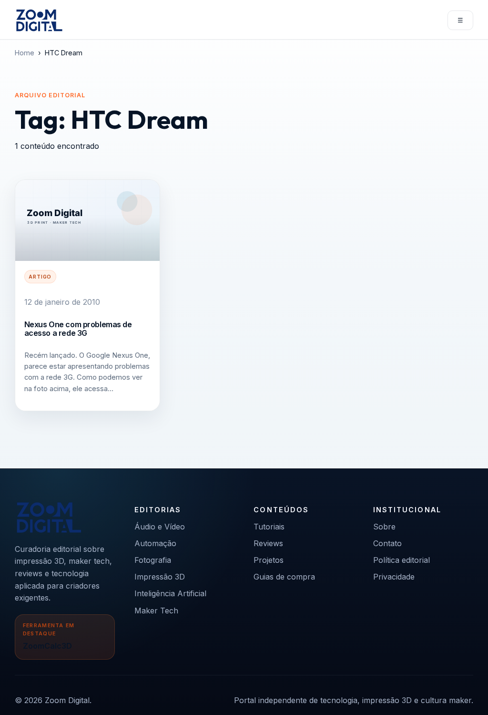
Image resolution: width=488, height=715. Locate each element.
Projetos (269, 560)
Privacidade (394, 576)
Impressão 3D (159, 576)
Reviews (268, 543)
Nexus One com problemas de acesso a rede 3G (78, 329)
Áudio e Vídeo (159, 526)
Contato (387, 543)
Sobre (384, 526)
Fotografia (152, 560)
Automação (155, 543)
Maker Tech (156, 610)
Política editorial (401, 560)
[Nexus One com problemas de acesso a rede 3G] (87, 220)
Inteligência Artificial (170, 593)
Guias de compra (284, 576)
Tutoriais (269, 526)
